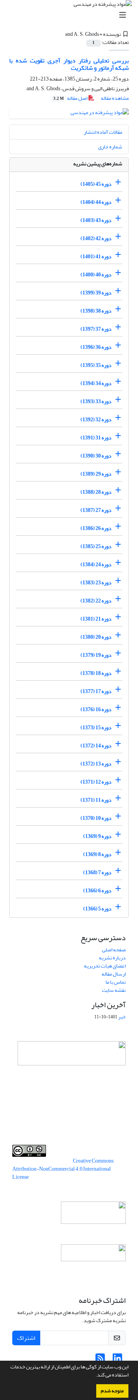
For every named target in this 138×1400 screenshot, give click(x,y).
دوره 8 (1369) (97, 854)
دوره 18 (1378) (96, 673)
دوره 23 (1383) (96, 582)
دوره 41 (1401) (96, 256)
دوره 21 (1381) (96, 619)
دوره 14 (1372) (96, 745)
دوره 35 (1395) (96, 365)
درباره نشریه (112, 957)
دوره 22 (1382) (96, 601)
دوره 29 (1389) (96, 474)
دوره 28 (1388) (96, 492)
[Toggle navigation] (71, 15)
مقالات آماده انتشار (103, 132)
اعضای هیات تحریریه (105, 966)
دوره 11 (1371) (96, 800)
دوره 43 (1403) (96, 220)
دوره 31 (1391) (96, 437)
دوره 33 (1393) (96, 401)
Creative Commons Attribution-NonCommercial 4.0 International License (62, 1169)
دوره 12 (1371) (96, 782)
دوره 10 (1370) (96, 818)
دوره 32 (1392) (96, 419)
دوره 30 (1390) (96, 456)
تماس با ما (115, 982)
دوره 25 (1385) (96, 546)
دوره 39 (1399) (96, 293)
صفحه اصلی (114, 949)
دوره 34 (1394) (96, 383)
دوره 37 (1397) (96, 329)
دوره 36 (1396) (96, 347)
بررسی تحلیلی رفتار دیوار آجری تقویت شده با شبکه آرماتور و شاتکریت (69, 64)
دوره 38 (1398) (96, 311)
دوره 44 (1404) (96, 202)
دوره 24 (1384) (96, 564)
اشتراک (26, 1338)
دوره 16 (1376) (96, 709)
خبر (122, 1016)
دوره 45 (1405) (96, 184)
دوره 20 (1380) (96, 637)
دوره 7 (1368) (97, 872)
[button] (93, 1376)
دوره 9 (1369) (97, 836)
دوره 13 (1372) (96, 764)
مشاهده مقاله (115, 98)
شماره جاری (110, 146)
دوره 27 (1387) (96, 510)
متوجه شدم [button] (112, 1390)
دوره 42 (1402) (96, 238)
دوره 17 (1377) (96, 691)
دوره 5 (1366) (97, 909)
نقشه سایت (114, 990)
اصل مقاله (70, 98)
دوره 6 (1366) (97, 890)
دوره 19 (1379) (96, 655)
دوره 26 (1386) (96, 528)
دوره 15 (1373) (96, 727)
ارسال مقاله (114, 974)
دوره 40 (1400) (96, 274)
